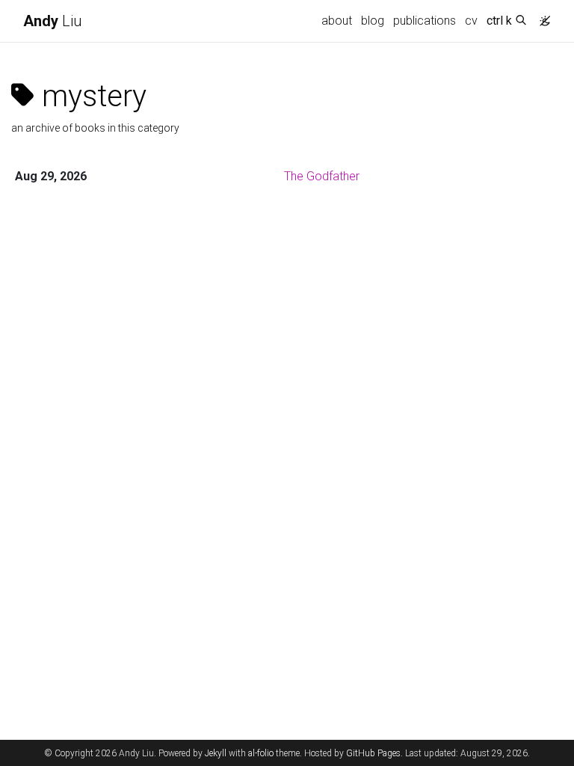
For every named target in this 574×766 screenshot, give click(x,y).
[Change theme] (541, 16)
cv (471, 20)
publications (424, 20)
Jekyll (215, 753)
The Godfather (321, 176)
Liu (52, 21)
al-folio (261, 753)
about (336, 20)
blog (372, 20)
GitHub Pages (373, 753)
